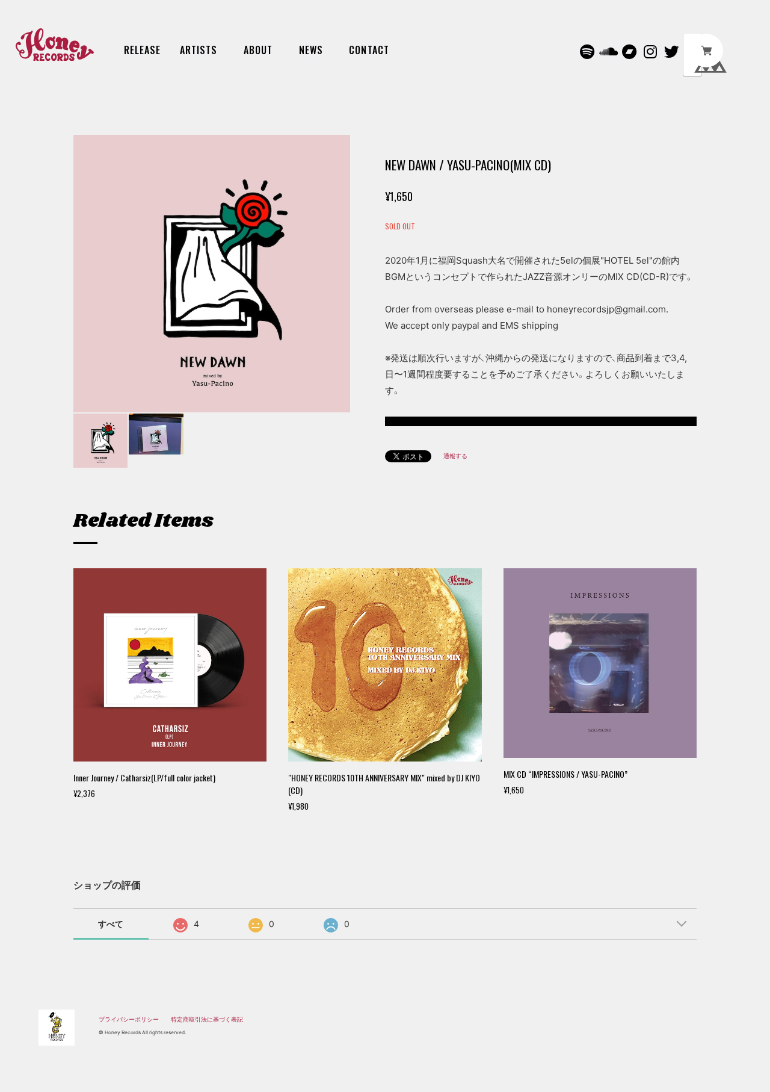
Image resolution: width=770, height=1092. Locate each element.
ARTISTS (199, 50)
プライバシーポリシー (129, 1019)
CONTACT (369, 50)
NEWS (311, 50)
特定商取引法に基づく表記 (207, 1019)
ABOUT (258, 50)
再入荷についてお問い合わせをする (541, 421)
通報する (455, 455)
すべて (110, 924)
